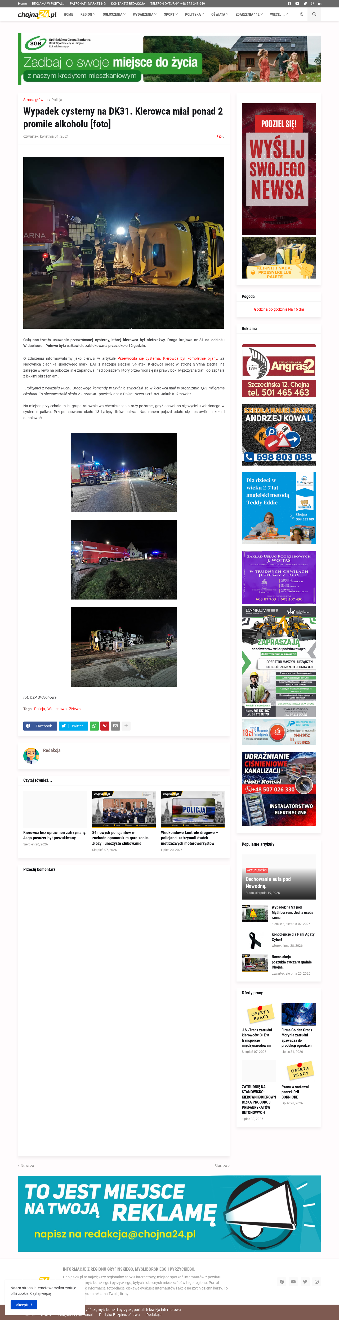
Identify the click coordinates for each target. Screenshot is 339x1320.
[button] (301, 14)
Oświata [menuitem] (218, 14)
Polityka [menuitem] (193, 14)
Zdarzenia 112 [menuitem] (248, 14)
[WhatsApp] (94, 726)
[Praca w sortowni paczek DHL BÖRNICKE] (299, 1071)
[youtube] (297, 3)
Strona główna (35, 100)
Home (22, 4)
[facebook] (289, 3)
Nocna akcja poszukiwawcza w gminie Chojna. (292, 962)
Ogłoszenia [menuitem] (112, 14)
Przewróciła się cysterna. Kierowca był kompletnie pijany (167, 358)
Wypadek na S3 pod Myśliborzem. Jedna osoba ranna (292, 912)
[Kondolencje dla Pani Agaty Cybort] (255, 940)
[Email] (115, 726)
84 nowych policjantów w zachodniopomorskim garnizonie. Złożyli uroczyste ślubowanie (120, 838)
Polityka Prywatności (75, 1315)
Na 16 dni (296, 309)
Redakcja (154, 1315)
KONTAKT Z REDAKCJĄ (128, 4)
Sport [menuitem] (169, 14)
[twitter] (305, 3)
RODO (46, 1315)
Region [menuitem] (86, 14)
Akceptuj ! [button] (24, 1305)
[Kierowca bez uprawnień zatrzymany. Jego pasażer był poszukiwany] (55, 809)
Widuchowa (57, 709)
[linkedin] (319, 3)
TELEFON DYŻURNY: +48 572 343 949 (177, 4)
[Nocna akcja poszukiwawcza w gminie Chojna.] (255, 963)
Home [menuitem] (68, 14)
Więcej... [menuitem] (277, 14)
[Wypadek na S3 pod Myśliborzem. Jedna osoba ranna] (255, 913)
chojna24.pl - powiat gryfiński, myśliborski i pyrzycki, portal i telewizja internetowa (114, 1310)
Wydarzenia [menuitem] (143, 14)
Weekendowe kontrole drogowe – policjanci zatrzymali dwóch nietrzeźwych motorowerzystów (189, 838)
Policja (56, 100)
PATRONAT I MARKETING (88, 4)
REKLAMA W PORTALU (48, 4)
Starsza (221, 1165)
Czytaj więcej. (41, 1293)
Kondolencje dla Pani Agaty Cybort (293, 937)
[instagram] (312, 3)
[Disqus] (124, 946)
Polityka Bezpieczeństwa (119, 1315)
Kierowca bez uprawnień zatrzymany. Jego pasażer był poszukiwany (55, 835)
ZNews (75, 709)
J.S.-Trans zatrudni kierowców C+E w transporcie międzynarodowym (257, 1038)
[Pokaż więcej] (126, 726)
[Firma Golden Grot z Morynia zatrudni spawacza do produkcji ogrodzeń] (299, 1014)
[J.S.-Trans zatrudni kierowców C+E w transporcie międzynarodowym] (259, 1014)
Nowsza (27, 1165)
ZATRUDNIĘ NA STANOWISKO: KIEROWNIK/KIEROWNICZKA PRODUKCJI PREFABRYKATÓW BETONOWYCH (259, 1099)
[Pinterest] (104, 726)
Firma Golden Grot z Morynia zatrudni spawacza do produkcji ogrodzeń (297, 1038)
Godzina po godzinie (270, 309)
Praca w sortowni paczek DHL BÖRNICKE (295, 1092)
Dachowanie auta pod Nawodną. (268, 882)
